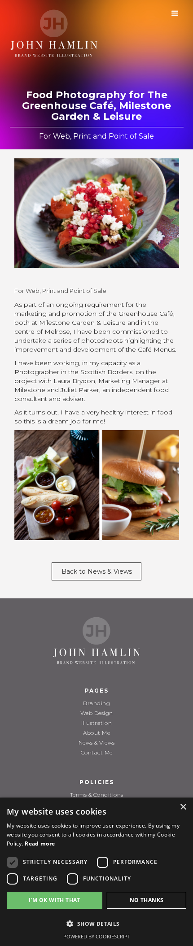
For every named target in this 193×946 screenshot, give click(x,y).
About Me (96, 732)
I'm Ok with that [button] (54, 900)
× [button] (183, 807)
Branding (96, 703)
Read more (40, 843)
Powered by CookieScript (96, 936)
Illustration (96, 722)
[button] (175, 13)
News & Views (97, 742)
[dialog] (96, 872)
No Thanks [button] (147, 900)
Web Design (96, 713)
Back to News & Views (96, 571)
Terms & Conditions (96, 794)
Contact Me (97, 752)
